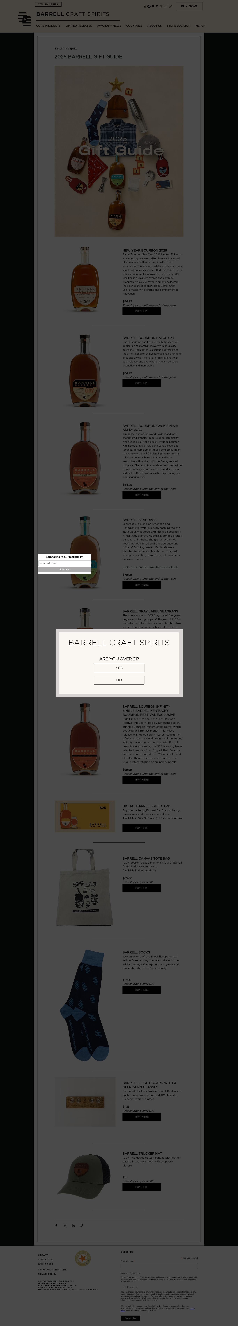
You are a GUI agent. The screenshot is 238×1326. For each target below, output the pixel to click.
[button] (119, 668)
